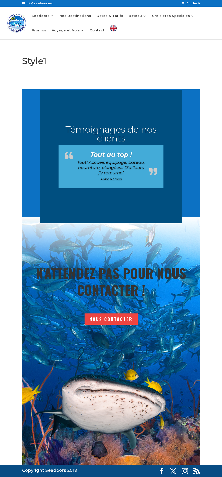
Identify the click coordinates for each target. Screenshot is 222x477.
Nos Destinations (75, 16)
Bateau (135, 16)
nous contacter (111, 319)
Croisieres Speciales (171, 16)
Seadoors (40, 16)
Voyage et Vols (66, 30)
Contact (97, 30)
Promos (39, 30)
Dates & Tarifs (110, 16)
